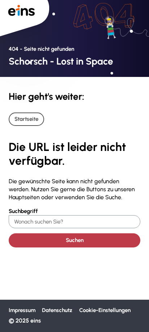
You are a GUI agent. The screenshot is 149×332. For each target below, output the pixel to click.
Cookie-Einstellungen (105, 310)
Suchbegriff (23, 211)
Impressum (22, 310)
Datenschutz (57, 310)
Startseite (26, 119)
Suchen (75, 240)
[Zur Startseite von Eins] (24, 18)
